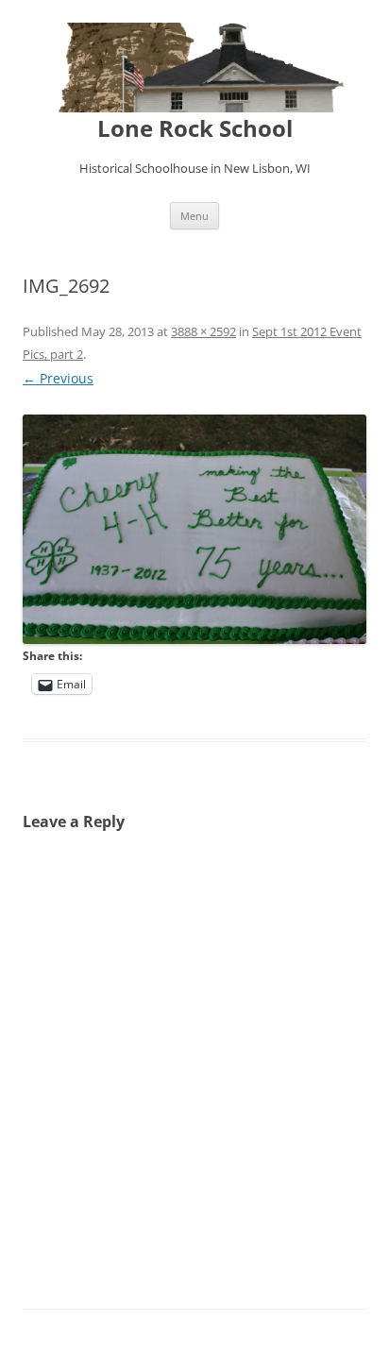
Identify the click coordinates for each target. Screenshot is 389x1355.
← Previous (58, 378)
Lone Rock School (195, 129)
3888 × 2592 (203, 331)
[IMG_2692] (194, 529)
